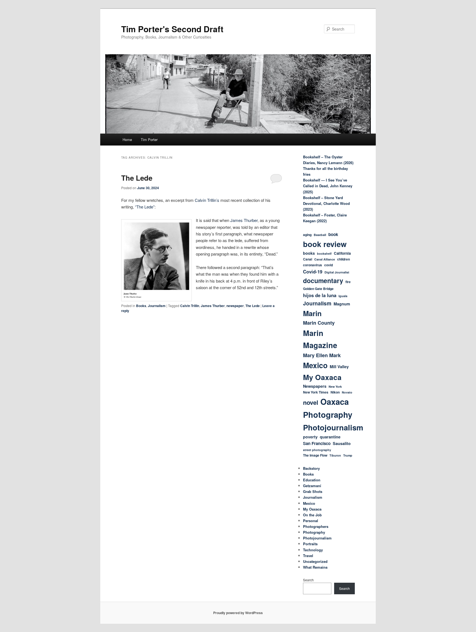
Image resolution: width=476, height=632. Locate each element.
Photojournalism (333, 427)
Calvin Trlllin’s (207, 200)
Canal (307, 259)
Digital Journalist (336, 272)
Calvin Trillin (189, 305)
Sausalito (342, 443)
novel (310, 402)
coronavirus (312, 264)
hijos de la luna (319, 295)
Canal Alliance (324, 259)
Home (127, 139)
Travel (308, 555)
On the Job (312, 514)
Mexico (315, 365)
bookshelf (324, 253)
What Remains (315, 567)
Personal (310, 520)
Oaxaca (334, 401)
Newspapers (314, 386)
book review (325, 243)
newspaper (235, 305)
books (309, 253)
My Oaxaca (322, 377)
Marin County (319, 322)
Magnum (342, 303)
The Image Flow (315, 455)
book (333, 234)
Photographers (315, 526)
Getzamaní (312, 485)
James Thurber (244, 220)
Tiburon (335, 455)
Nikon (335, 392)
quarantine (330, 437)
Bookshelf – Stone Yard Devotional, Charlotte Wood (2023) (326, 203)
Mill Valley (339, 366)
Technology (313, 549)
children (343, 259)
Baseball (320, 235)
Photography (327, 414)
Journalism (157, 305)
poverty (310, 437)
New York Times (315, 392)
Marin (312, 313)
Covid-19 (312, 271)
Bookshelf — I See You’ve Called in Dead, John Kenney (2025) (327, 185)
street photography (317, 450)
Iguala (343, 296)
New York (335, 386)
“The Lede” (145, 207)
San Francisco (317, 443)
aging (307, 234)
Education (311, 479)
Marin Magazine (320, 339)
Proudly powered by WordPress (238, 612)
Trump (347, 455)
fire (348, 281)
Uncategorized (315, 561)
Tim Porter (149, 139)
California (342, 253)
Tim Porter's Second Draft (172, 29)
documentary (323, 280)
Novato (347, 392)
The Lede (136, 178)
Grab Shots (312, 491)
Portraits (310, 543)
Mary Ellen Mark (322, 355)
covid (328, 264)
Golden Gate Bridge (318, 288)
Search (308, 579)
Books (141, 305)
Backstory (311, 468)
